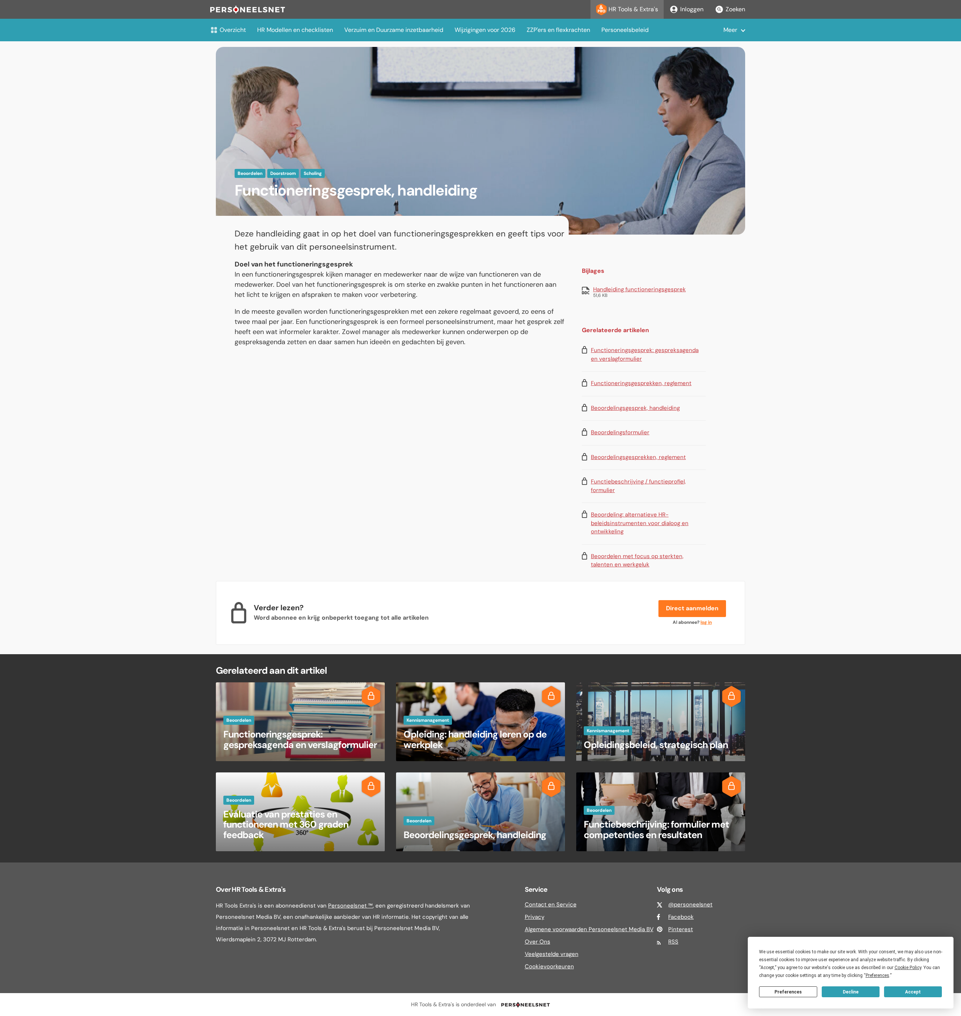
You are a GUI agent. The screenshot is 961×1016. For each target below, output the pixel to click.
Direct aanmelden (692, 608)
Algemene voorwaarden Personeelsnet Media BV (589, 929)
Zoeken (735, 9)
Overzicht (233, 30)
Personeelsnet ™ (350, 905)
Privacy (534, 917)
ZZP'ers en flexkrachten (558, 30)
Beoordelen (250, 173)
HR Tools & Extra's (633, 9)
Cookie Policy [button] (908, 967)
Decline (851, 992)
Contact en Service (551, 904)
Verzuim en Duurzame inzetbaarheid (393, 30)
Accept (913, 992)
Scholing (313, 173)
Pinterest (680, 929)
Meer (730, 30)
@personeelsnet (690, 904)
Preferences (788, 992)
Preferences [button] (877, 975)
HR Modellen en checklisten (295, 30)
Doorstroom (283, 173)
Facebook (681, 917)
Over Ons (537, 941)
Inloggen (691, 9)
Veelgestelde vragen (551, 954)
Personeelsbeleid (625, 30)
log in (706, 622)
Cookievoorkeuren (549, 966)
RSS (673, 941)
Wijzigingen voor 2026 (485, 30)
